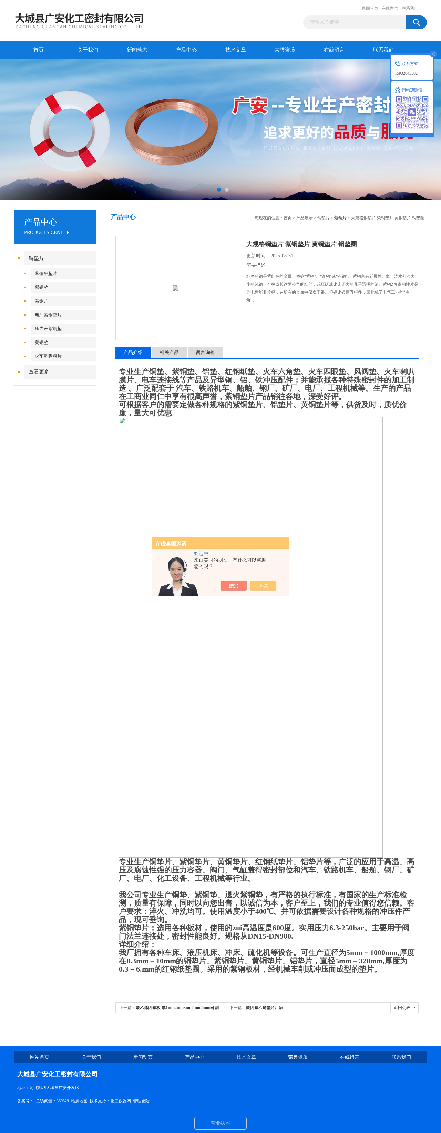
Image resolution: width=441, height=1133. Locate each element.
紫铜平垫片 (46, 273)
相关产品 (169, 352)
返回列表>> (404, 1007)
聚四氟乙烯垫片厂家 (264, 1007)
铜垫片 (36, 258)
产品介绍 (133, 352)
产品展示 (304, 217)
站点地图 (79, 1101)
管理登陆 (141, 1101)
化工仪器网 (120, 1101)
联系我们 (410, 8)
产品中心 (186, 50)
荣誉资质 (285, 50)
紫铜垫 (41, 287)
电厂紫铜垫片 (48, 314)
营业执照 (220, 1123)
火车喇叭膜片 (48, 356)
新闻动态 (137, 50)
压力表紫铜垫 (48, 328)
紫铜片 (41, 301)
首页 (38, 50)
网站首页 (39, 1057)
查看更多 (39, 371)
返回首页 (370, 8)
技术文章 (235, 50)
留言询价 (205, 352)
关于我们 (88, 50)
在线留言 (390, 8)
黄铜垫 (41, 342)
